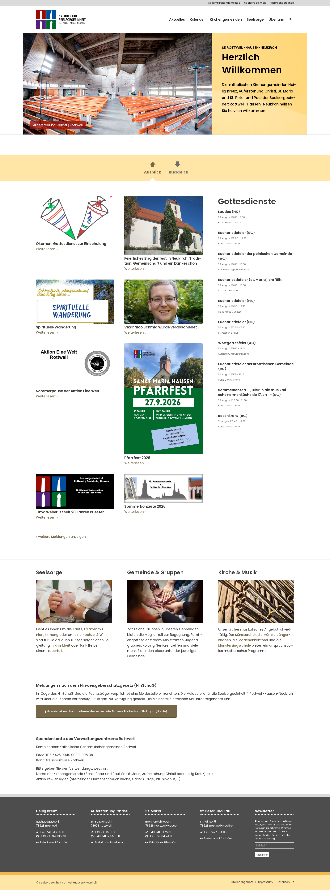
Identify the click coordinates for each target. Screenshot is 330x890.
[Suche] (290, 19)
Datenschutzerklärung (274, 836)
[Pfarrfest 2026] (163, 398)
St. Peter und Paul (246, 97)
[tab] (152, 169)
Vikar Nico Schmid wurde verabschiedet (160, 327)
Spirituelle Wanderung (56, 327)
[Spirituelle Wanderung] (75, 302)
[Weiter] (203, 81)
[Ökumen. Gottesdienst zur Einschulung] (75, 218)
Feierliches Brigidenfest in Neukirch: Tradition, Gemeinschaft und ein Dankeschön (162, 261)
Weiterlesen (45, 249)
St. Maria (285, 91)
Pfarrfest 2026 (137, 457)
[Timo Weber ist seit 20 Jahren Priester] (75, 491)
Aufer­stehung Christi (257, 91)
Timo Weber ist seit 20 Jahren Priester (70, 512)
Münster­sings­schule (234, 645)
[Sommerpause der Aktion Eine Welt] (75, 365)
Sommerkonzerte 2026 (145, 506)
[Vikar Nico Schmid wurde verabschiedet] (163, 302)
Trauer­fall (54, 650)
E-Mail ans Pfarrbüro (54, 842)
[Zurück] (31, 81)
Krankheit (62, 645)
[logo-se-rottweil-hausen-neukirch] (61, 19)
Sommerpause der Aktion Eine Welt (67, 391)
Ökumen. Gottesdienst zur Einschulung (71, 243)
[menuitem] (224, 3)
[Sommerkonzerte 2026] (163, 488)
